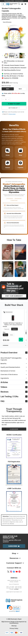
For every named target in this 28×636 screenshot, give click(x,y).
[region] (14, 326)
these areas (12, 114)
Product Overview (9, 352)
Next (25, 55)
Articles (4, 382)
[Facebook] (14, 571)
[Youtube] (17, 571)
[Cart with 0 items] (25, 4)
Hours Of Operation (14, 584)
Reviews (4, 392)
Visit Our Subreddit (14, 296)
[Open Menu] (3, 4)
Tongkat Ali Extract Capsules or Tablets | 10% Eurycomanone (13, 323)
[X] (8, 571)
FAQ (2, 401)
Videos (4, 387)
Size (6, 85)
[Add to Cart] (21, 339)
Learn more (14, 429)
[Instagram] (11, 571)
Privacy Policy (14, 628)
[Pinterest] (19, 571)
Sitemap (14, 625)
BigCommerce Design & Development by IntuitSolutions (14, 622)
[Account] (19, 4)
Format (5, 326)
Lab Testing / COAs (9, 396)
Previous (2, 55)
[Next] (25, 345)
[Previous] (2, 345)
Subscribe (13, 546)
